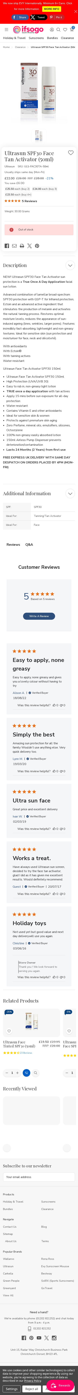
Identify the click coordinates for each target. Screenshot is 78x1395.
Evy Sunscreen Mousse (55, 1266)
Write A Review (39, 616)
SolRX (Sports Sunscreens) (57, 1281)
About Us (10, 1241)
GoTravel (46, 1288)
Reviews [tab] (13, 544)
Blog (44, 1227)
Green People (11, 1281)
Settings (12, 1389)
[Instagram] (54, 1338)
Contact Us (9, 1227)
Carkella (8, 1273)
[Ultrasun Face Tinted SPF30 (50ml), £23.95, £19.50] (31, 1023)
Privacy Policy (32, 1380)
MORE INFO (51, 8)
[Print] (23, 246)
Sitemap (8, 1234)
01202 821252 (45, 1318)
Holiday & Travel (14, 38)
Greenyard (9, 1288)
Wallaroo (8, 1259)
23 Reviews (26, 1052)
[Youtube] (40, 1338)
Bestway (46, 1273)
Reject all (31, 1389)
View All (8, 1295)
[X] (31, 246)
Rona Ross (47, 1259)
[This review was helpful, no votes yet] (54, 705)
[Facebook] (8, 246)
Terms (45, 1241)
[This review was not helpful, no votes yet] (61, 705)
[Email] (16, 246)
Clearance (67, 38)
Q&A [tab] (29, 544)
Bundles (52, 38)
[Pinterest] (38, 246)
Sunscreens (36, 38)
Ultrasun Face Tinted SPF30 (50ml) (19, 1044)
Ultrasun (8, 1266)
